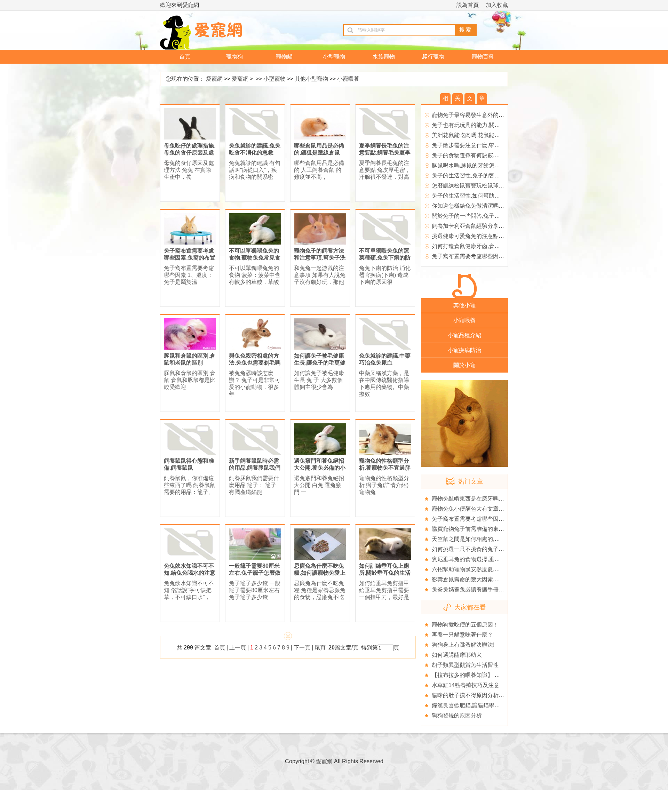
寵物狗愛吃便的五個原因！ (465, 625)
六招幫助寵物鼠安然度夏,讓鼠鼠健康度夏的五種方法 (496, 569)
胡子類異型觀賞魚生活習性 (465, 665)
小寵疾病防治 (464, 350)
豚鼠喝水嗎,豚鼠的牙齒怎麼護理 (471, 165)
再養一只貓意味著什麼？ (462, 635)
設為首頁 (467, 5)
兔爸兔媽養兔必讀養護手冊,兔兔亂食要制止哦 (488, 589)
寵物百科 (483, 56)
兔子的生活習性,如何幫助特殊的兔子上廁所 (485, 196)
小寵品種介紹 (464, 335)
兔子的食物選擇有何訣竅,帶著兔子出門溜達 (485, 155)
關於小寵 (464, 365)
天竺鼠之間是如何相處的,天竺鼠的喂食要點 (485, 539)
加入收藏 (497, 5)
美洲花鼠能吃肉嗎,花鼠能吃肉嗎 (471, 135)
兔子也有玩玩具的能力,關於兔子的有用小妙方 (488, 125)
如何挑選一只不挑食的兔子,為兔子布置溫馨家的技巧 (496, 549)
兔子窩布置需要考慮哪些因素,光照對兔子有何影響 (494, 256)
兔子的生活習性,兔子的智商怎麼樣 (474, 175)
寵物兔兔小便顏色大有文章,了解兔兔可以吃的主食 (494, 509)
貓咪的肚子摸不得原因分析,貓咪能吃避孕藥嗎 (488, 695)
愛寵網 (214, 79)
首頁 (184, 56)
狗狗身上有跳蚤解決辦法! (463, 645)
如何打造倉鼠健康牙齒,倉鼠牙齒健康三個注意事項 (494, 246)
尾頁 (321, 648)
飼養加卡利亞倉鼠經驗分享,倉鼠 (471, 226)
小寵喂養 (348, 79)
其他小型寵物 (311, 79)
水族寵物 (384, 56)
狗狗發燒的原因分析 (457, 715)
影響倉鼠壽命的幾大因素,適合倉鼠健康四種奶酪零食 (496, 579)
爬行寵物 (433, 56)
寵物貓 (284, 56)
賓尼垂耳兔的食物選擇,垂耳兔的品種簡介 (482, 559)
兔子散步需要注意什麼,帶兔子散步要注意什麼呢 (491, 145)
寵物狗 (234, 56)
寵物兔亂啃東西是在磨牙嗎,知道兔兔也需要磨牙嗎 (494, 499)
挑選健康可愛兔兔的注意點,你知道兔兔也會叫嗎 (491, 236)
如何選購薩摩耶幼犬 (457, 655)
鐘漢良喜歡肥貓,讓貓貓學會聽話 (471, 705)
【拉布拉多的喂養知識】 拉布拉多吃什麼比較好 (491, 675)
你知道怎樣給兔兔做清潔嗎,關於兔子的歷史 (485, 206)
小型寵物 (334, 56)
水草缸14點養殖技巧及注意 (465, 685)
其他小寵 (464, 305)
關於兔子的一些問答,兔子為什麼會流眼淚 (482, 216)
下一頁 (302, 648)
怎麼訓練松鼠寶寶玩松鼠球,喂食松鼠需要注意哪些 (494, 186)
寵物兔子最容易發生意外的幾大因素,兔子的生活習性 (496, 115)
